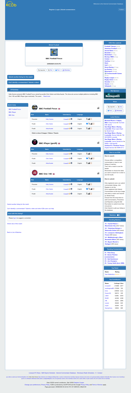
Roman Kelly (116, 135)
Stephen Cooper (79, 382)
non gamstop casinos (60, 378)
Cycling (107, 61)
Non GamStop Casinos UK (72, 378)
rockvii (107, 303)
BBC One (11, 115)
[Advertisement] (65, 25)
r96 (106, 300)
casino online (82, 378)
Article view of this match (14, 223)
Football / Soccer (110, 46)
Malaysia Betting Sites (53, 376)
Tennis (107, 84)
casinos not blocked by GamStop (67, 376)
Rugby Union (109, 79)
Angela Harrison (110, 147)
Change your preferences (32, 384)
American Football (111, 48)
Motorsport (108, 71)
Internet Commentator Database (66, 373)
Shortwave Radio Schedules (85, 373)
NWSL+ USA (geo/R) (111, 143)
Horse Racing (109, 67)
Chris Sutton (49, 124)
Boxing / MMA (109, 57)
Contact (100, 373)
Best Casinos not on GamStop (117, 376)
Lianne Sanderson (117, 141)
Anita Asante (49, 128)
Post (51, 70)
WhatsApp (67, 70)
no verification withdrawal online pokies (34, 378)
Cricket (107, 59)
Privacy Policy (45, 384)
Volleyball (108, 86)
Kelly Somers (49, 119)
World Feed (110, 131)
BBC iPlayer (12, 112)
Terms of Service (97, 384)
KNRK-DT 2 (120, 147)
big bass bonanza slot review (82, 376)
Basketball (108, 54)
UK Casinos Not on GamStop (103, 378)
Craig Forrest (112, 122)
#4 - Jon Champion (111, 261)
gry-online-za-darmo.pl (11, 376)
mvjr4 (106, 305)
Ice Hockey (108, 69)
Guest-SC (108, 293)
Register (52, 9)
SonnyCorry (108, 308)
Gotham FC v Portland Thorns (114, 145)
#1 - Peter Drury (110, 253)
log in (14, 218)
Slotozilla (107, 376)
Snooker (107, 82)
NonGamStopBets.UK (23, 376)
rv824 (106, 295)
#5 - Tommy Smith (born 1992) (114, 263)
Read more (46, 96)
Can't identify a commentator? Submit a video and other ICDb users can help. (30, 208)
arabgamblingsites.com (49, 378)
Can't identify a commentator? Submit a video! (24, 82)
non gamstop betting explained (97, 376)
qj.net (22, 378)
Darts (106, 63)
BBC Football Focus (15, 109)
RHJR (107, 298)
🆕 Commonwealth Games (113, 73)
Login (58, 9)
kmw (106, 291)
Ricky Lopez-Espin (117, 129)
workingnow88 (109, 288)
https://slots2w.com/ (43, 376)
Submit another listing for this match (21, 77)
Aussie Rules (109, 50)
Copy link (42, 70)
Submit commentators (68, 9)
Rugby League (109, 77)
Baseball (107, 52)
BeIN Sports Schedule (48, 373)
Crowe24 (66, 119)
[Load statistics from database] (118, 215)
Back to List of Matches (14, 232)
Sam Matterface (110, 274)
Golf (106, 65)
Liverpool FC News (34, 373)
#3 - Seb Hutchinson (111, 259)
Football (121, 9)
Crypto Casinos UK (90, 378)
